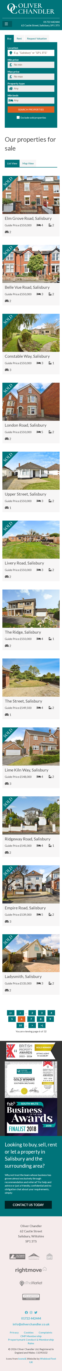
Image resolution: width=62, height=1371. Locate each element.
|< (11, 1012)
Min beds (13, 95)
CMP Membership (31, 1336)
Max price (13, 71)
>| (42, 1025)
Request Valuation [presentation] (37, 38)
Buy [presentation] (9, 38)
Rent (19, 38)
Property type (16, 83)
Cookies (29, 1332)
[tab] (9, 38)
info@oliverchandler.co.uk (31, 1324)
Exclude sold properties (33, 117)
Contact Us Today (28, 1205)
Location (13, 48)
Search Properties (31, 109)
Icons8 (22, 1358)
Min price (13, 59)
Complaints (45, 1332)
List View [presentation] (12, 163)
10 (20, 1025)
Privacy (14, 1332)
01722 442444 (31, 1318)
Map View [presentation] (28, 163)
